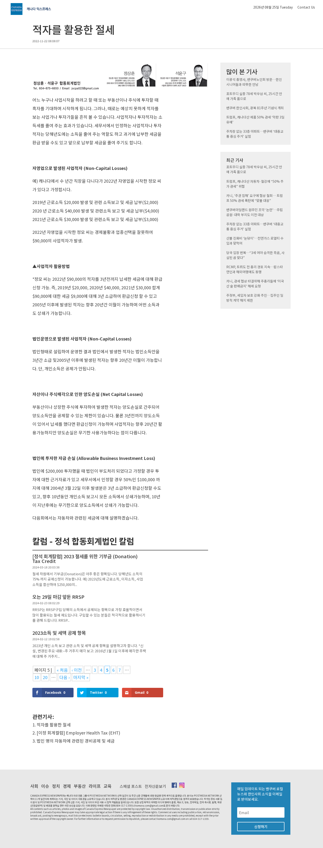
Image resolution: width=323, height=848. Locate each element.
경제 (67, 786)
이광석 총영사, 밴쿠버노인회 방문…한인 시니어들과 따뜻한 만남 (254, 82)
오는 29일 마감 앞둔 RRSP (58, 596)
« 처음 (62, 670)
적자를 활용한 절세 (54, 724)
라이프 (95, 786)
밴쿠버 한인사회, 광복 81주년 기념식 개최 (255, 107)
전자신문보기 (155, 786)
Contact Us (306, 7)
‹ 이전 (77, 670)
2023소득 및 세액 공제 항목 (59, 632)
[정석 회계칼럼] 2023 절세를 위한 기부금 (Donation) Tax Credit (85, 558)
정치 (56, 786)
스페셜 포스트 (131, 786)
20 (45, 677)
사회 (34, 786)
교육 (108, 786)
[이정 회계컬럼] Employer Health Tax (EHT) (78, 733)
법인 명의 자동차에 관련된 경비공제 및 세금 (76, 741)
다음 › (64, 677)
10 (36, 677)
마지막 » (80, 677)
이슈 (45, 786)
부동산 (80, 786)
